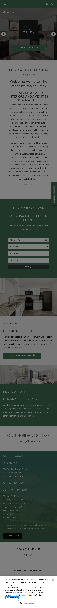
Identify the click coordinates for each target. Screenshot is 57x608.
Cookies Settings (27, 603)
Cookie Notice (12, 598)
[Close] (53, 580)
